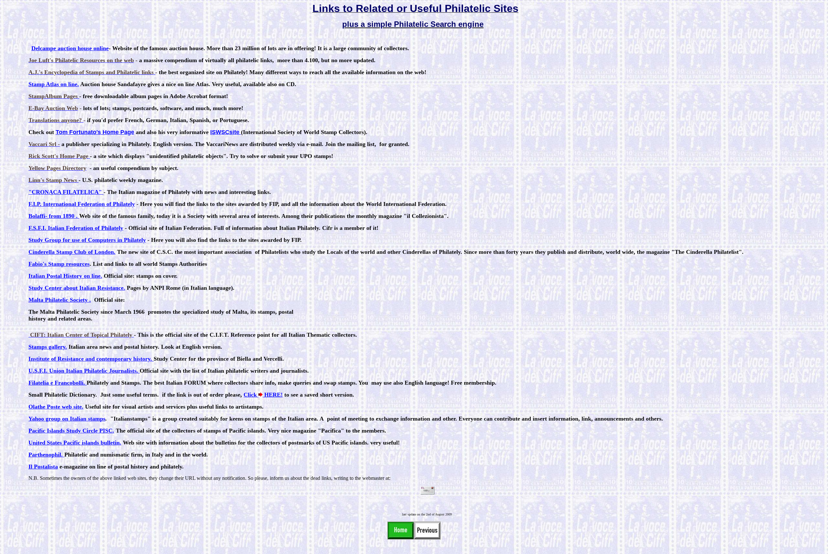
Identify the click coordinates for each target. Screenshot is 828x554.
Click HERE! (263, 394)
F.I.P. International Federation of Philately (81, 204)
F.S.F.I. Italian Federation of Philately (75, 228)
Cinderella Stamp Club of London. (71, 252)
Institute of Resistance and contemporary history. (91, 359)
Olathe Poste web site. (55, 406)
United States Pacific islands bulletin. (74, 442)
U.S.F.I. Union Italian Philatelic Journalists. (84, 370)
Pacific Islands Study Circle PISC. (71, 430)
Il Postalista (43, 466)
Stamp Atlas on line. (53, 84)
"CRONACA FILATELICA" (66, 192)
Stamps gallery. (47, 347)
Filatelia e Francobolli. (57, 382)
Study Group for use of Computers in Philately (87, 240)
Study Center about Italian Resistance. (76, 288)
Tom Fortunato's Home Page (95, 132)
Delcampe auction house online (70, 48)
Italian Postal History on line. (65, 276)
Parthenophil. (46, 454)
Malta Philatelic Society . (59, 300)
